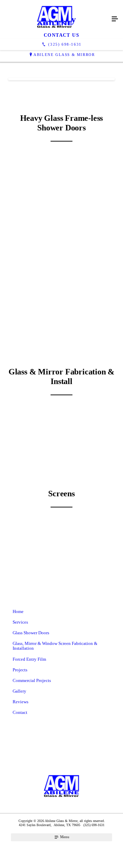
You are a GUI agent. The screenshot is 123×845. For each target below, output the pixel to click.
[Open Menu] (115, 19)
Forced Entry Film (29, 659)
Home (18, 611)
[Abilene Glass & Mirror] (55, 19)
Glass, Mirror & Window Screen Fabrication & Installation (55, 646)
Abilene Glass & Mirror (64, 55)
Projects (20, 669)
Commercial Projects (32, 680)
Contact (20, 712)
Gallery (19, 691)
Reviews (20, 701)
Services (20, 622)
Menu (64, 837)
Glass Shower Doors (31, 632)
